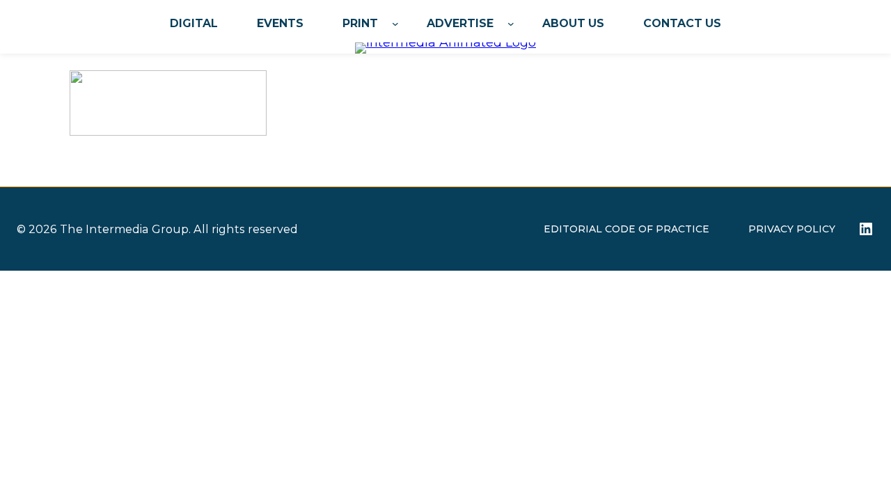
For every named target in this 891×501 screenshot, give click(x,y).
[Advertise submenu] (510, 23)
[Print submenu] (395, 23)
